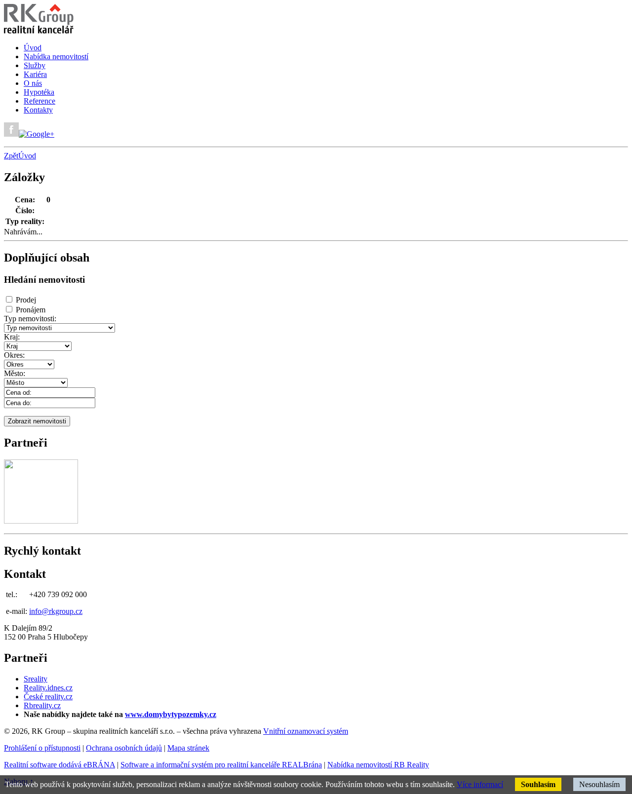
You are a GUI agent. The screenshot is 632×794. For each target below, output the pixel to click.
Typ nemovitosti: (30, 318)
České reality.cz (48, 696)
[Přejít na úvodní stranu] (39, 31)
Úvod (27, 155)
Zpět (11, 155)
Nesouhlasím (599, 784)
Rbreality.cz (42, 705)
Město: (14, 373)
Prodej (26, 300)
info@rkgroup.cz (55, 611)
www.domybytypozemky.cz (170, 714)
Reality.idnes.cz (48, 687)
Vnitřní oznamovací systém (305, 731)
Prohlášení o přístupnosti (42, 748)
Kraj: (12, 337)
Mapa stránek (188, 748)
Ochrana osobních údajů (124, 748)
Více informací (480, 784)
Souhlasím (538, 784)
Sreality (35, 679)
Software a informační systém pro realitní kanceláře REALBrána (221, 764)
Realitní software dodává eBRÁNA (59, 764)
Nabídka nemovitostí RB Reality (378, 764)
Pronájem (30, 309)
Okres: (14, 355)
